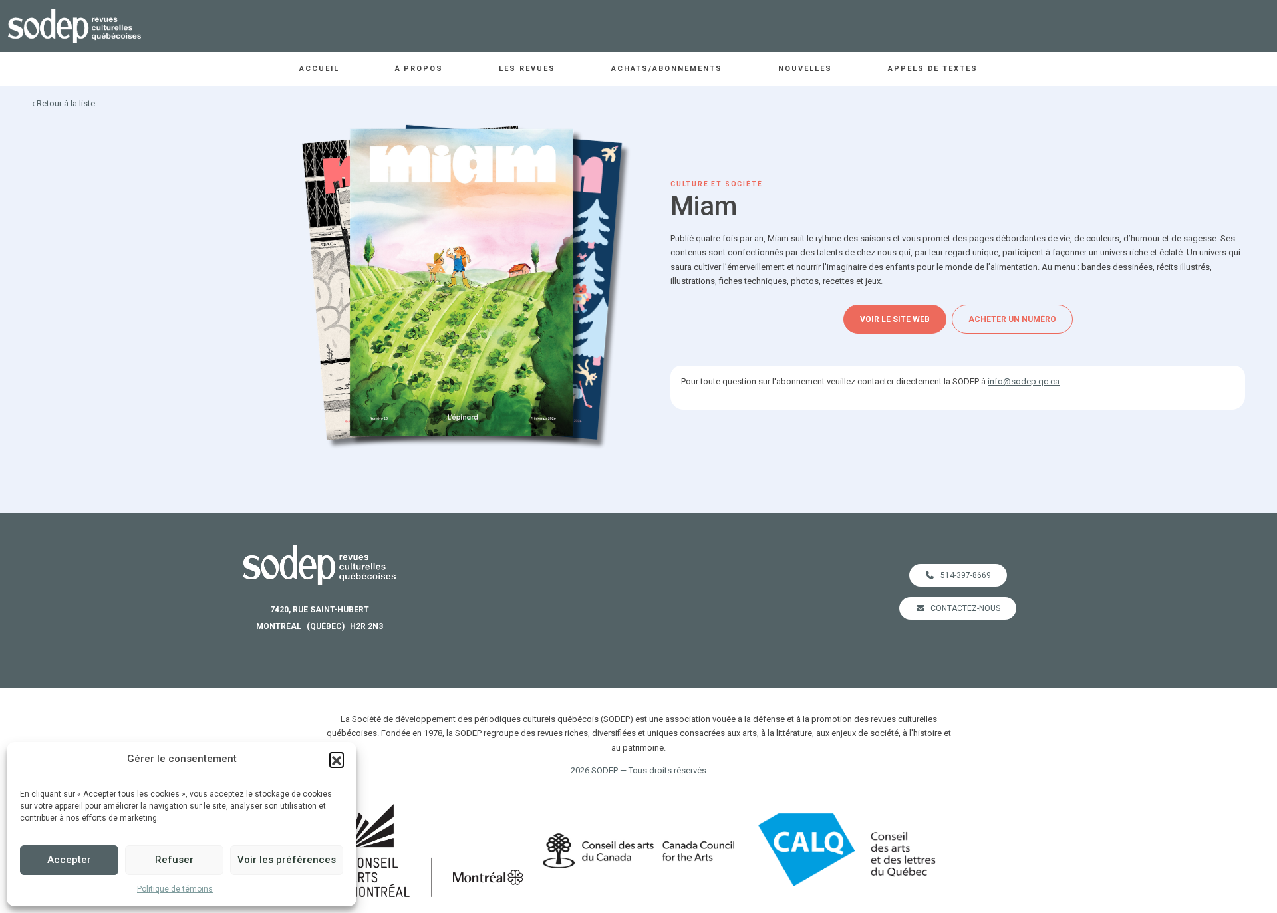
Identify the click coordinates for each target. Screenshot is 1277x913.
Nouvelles (805, 69)
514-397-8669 (965, 575)
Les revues (527, 69)
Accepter (69, 860)
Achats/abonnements (666, 69)
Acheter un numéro (1012, 319)
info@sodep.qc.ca (1024, 381)
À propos (419, 69)
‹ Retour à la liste (63, 103)
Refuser (174, 860)
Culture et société (716, 184)
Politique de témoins (175, 889)
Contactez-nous (965, 608)
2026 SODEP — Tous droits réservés (638, 770)
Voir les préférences (286, 860)
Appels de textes (933, 69)
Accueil (319, 69)
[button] (336, 759)
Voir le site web (895, 319)
